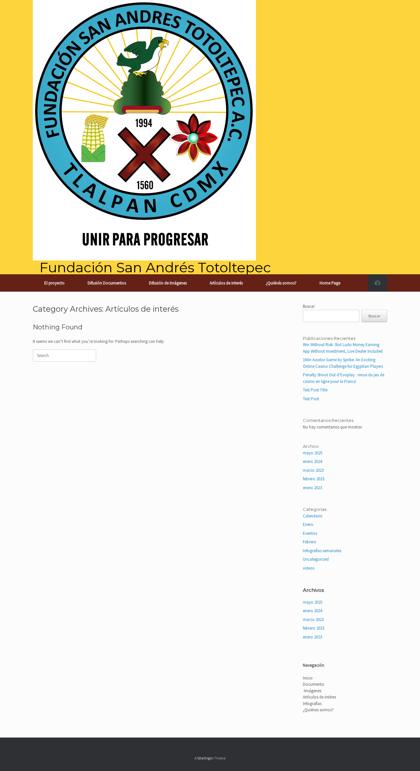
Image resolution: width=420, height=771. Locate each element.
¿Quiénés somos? (281, 283)
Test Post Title (315, 390)
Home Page (330, 283)
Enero (308, 524)
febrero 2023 (313, 479)
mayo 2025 (312, 453)
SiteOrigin (205, 758)
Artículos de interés (226, 283)
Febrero (309, 542)
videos (308, 568)
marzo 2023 (313, 470)
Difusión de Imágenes (168, 283)
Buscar (309, 306)
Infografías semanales (322, 550)
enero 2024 (312, 461)
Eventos (310, 533)
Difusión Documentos (107, 283)
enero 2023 (312, 487)
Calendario (313, 516)
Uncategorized (316, 559)
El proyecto (54, 283)
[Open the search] (377, 283)
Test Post (311, 399)
